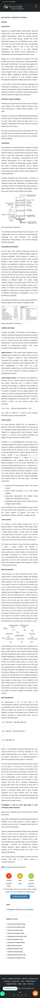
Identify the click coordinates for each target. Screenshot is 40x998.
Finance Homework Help (15, 930)
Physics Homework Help (15, 939)
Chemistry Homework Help (16, 942)
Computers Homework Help (16, 958)
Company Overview (14, 978)
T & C (22, 981)
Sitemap (7, 981)
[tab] (19, 867)
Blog (19, 984)
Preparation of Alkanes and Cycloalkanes (20, 909)
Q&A (24, 984)
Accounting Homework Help (16, 924)
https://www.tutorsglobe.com (28, 836)
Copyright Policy (11, 984)
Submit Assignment (20, 896)
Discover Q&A (33, 978)
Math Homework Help (14, 945)
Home (4, 978)
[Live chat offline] (35, 993)
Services (24, 978)
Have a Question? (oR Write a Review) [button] (15, 867)
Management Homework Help (17, 936)
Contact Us (15, 981)
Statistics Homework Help (15, 933)
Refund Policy (30, 981)
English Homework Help (15, 952)
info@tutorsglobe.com (8, 862)
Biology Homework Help (15, 948)
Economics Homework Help (16, 927)
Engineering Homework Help (16, 955)
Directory (31, 984)
